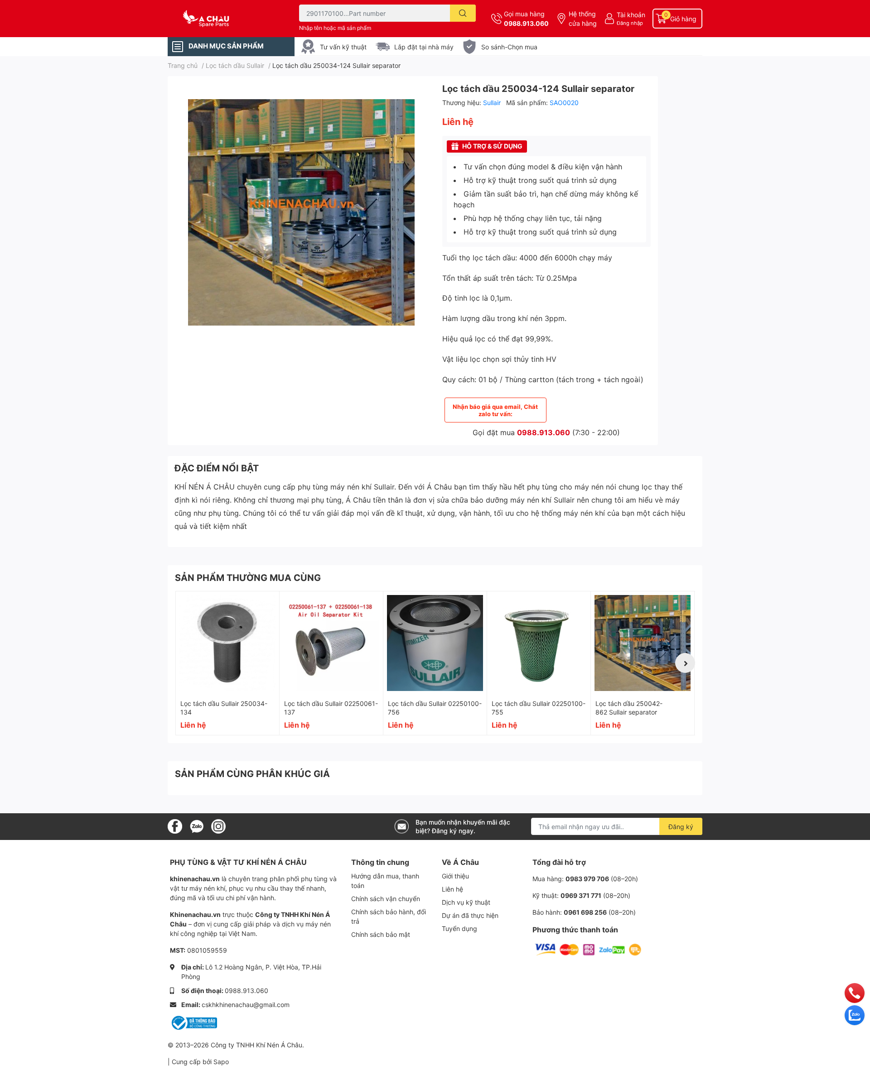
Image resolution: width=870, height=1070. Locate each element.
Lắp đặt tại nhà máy (424, 47)
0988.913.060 (526, 23)
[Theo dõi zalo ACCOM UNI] (196, 825)
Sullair (493, 102)
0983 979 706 (587, 879)
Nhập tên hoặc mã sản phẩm (335, 27)
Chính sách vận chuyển (385, 898)
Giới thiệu (455, 876)
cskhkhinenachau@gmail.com (246, 1004)
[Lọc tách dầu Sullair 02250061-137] (331, 643)
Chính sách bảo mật (380, 934)
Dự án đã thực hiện (470, 915)
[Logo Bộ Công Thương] (193, 1022)
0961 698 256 (585, 912)
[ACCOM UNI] (224, 19)
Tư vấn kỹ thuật (343, 47)
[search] (463, 13)
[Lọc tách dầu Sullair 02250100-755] (539, 643)
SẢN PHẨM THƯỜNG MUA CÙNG (248, 577)
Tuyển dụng (459, 928)
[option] (301, 212)
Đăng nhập (630, 23)
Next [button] (685, 663)
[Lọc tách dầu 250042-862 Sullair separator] (642, 643)
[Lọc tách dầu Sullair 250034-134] (227, 643)
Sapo (221, 1061)
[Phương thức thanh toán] (588, 949)
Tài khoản (631, 15)
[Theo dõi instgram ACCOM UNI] (218, 825)
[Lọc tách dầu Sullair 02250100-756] (435, 643)
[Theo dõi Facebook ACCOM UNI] (175, 825)
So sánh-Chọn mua (509, 47)
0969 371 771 (581, 895)
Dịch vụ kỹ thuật (466, 902)
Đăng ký (680, 826)
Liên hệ (452, 889)
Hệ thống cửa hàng (583, 18)
